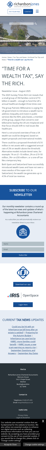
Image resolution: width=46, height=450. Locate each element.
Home (4, 57)
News (10, 57)
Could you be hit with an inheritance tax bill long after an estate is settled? (23, 329)
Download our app (23, 284)
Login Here (23, 304)
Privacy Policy (23, 415)
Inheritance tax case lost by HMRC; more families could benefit (23, 341)
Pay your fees (14, 12)
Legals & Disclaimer (23, 417)
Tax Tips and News (20, 57)
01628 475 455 (27, 400)
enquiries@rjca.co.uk (25, 402)
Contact (28, 12)
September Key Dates (28, 353)
